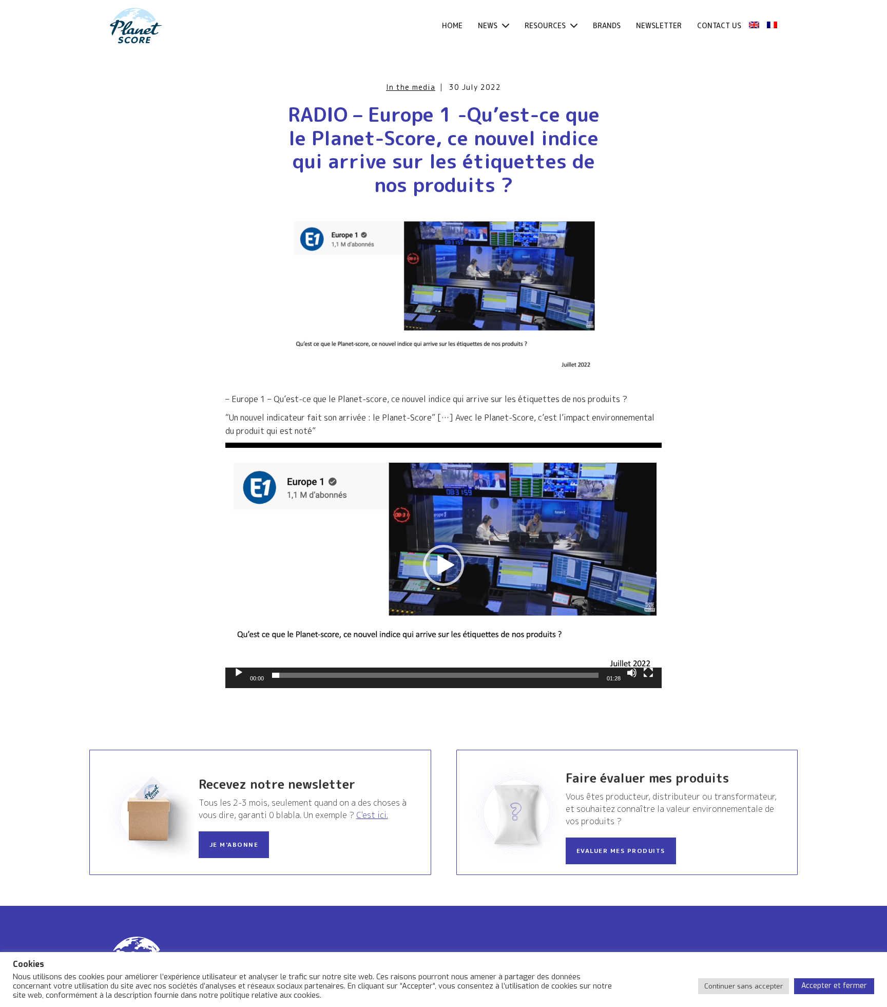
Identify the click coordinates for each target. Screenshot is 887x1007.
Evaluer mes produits (620, 850)
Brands (607, 25)
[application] (443, 565)
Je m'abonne (234, 844)
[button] (443, 565)
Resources (546, 25)
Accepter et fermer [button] (834, 986)
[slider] (435, 675)
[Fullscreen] (648, 673)
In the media (410, 87)
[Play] (239, 673)
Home (452, 25)
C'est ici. (372, 815)
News (488, 25)
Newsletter (659, 25)
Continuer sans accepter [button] (743, 986)
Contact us (719, 25)
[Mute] (632, 673)
